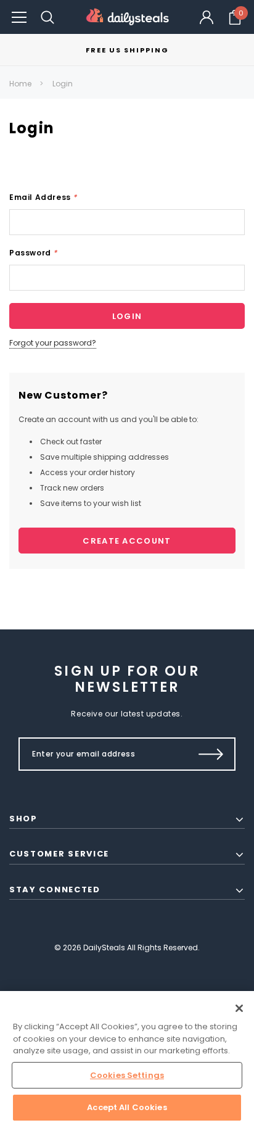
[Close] (239, 1008)
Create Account (127, 541)
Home (20, 83)
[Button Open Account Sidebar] (206, 17)
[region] (127, 1059)
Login (62, 83)
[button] (19, 17)
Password (33, 252)
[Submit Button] (211, 754)
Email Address (43, 197)
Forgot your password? (52, 343)
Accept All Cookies (126, 1107)
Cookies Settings (127, 1075)
